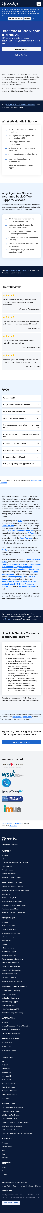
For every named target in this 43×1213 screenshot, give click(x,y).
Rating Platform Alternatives (11, 1033)
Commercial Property (9, 1050)
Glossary (8, 619)
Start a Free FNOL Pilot (21, 742)
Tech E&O (5, 1065)
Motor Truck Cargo (8, 1087)
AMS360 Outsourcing (9, 994)
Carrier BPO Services (9, 929)
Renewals (5, 944)
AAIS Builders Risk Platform (11, 1115)
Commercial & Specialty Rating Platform (15, 862)
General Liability (7, 1043)
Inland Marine (6, 1072)
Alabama (18, 823)
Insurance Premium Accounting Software (15, 890)
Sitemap (38, 1186)
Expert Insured (7, 866)
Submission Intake (8, 948)
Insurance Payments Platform (11, 877)
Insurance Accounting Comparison (13, 912)
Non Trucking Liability (9, 1083)
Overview (5, 855)
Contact (4, 1174)
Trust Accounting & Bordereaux (12, 959)
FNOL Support (7, 823)
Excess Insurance (8, 1054)
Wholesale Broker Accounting (12, 901)
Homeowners (6, 1080)
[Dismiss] (34, 18)
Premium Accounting (15, 18)
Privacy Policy (6, 1186)
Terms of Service (19, 1186)
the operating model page (22, 717)
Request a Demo (21, 49)
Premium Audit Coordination (11, 970)
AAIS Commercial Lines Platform (12, 1108)
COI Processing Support (10, 1002)
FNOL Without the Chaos (16, 270)
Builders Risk (6, 1068)
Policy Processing (8, 937)
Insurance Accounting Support (12, 981)
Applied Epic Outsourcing (10, 998)
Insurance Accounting (9, 955)
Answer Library (7, 1147)
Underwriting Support (9, 951)
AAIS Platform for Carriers (10, 1130)
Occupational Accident (9, 1091)
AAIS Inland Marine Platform (11, 1111)
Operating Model (7, 870)
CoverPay (27, 18)
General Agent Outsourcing (11, 990)
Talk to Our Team (21, 55)
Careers (4, 1171)
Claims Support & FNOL (9, 974)
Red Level (13, 826)
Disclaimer (30, 1186)
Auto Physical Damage (9, 1094)
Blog (3, 1154)
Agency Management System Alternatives (16, 1026)
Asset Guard (6, 1098)
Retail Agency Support (9, 1005)
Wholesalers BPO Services (11, 933)
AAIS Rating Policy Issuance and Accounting (17, 1133)
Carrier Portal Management (11, 966)
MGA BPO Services (8, 926)
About (4, 1167)
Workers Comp (7, 1046)
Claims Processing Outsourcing (12, 1013)
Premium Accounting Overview (12, 887)
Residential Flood (7, 1076)
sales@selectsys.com (10, 844)
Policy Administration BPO (10, 1009)
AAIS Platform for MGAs (10, 1119)
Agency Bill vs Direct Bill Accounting (14, 905)
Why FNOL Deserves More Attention (20, 105)
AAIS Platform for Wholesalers (12, 1126)
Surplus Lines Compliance (10, 963)
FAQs (3, 1150)
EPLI (3, 1061)
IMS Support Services (9, 977)
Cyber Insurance (7, 1057)
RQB (3, 859)
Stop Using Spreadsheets (10, 909)
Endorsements (6, 940)
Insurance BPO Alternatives (11, 1029)
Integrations (6, 894)
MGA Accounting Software (11, 898)
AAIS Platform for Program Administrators (15, 1122)
